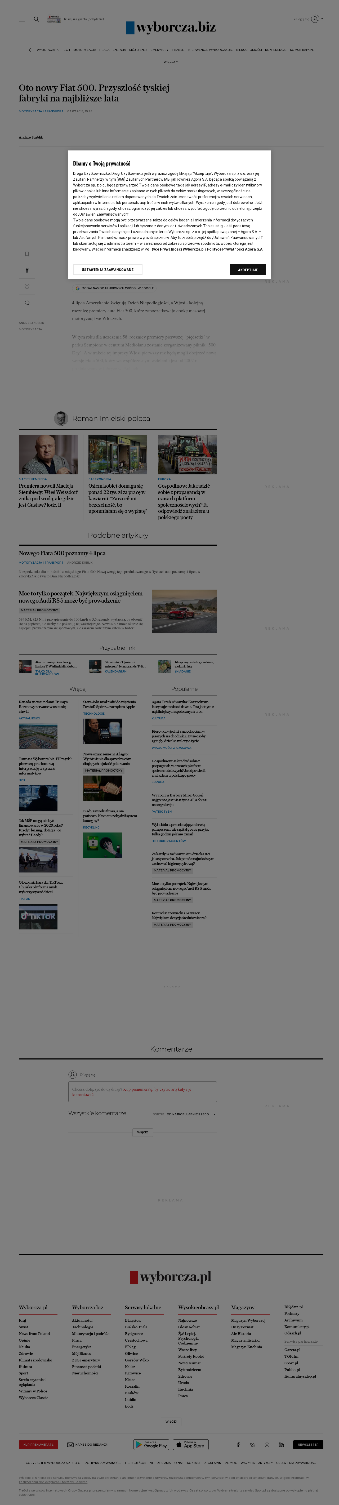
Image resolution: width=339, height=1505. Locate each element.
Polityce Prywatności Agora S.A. (235, 249)
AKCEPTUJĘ (248, 270)
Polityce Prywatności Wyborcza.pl (174, 249)
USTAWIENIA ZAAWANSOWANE (107, 270)
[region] (169, 214)
